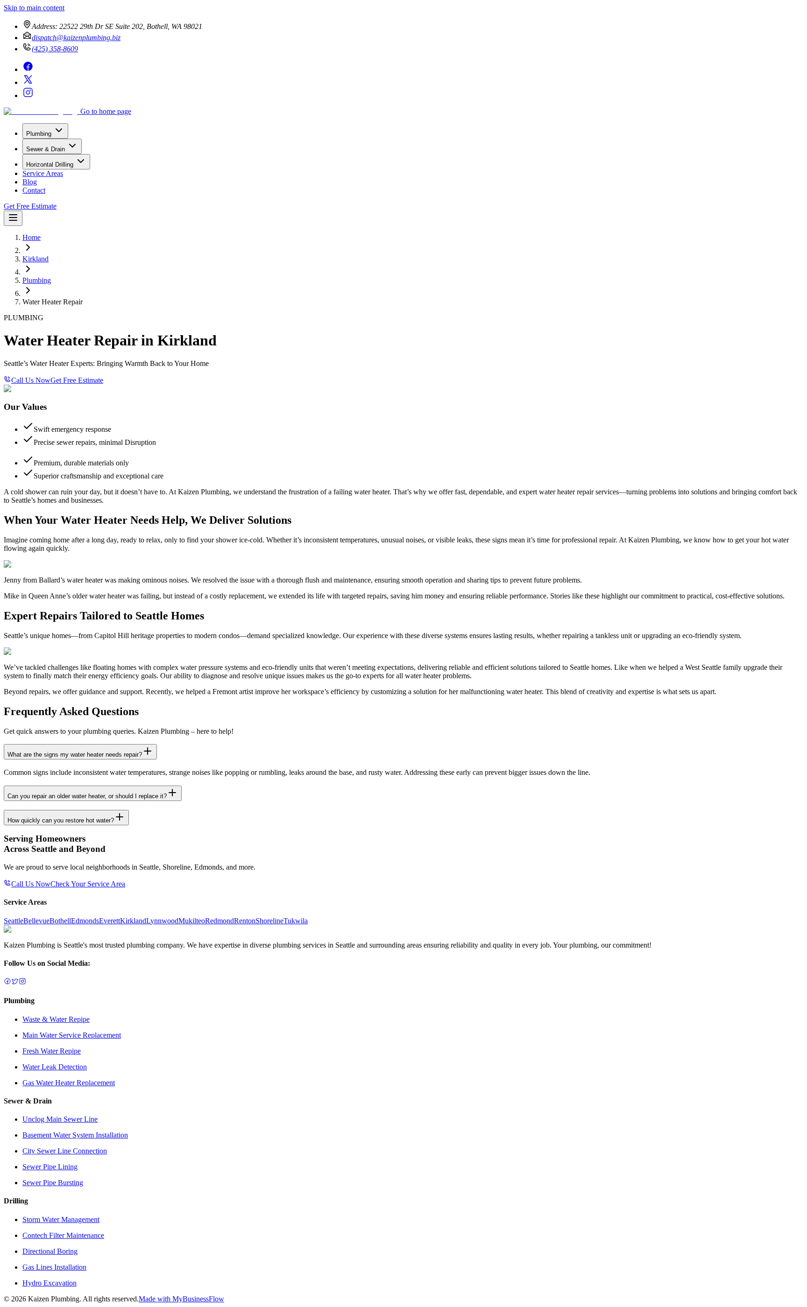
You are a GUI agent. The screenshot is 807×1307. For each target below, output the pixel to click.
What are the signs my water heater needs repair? (74, 754)
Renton (244, 921)
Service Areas (42, 173)
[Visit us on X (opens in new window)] (28, 82)
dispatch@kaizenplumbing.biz (76, 38)
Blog (29, 182)
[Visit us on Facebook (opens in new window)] (28, 69)
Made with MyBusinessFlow (181, 1299)
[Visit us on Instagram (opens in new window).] (22, 982)
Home (31, 237)
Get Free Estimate (30, 206)
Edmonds (85, 921)
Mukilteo (191, 921)
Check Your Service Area (87, 884)
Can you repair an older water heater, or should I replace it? (87, 796)
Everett (109, 921)
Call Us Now (30, 380)
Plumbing (38, 133)
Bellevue (36, 921)
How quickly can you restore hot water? (60, 820)
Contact (33, 190)
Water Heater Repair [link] (52, 302)
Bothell (60, 921)
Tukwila (295, 921)
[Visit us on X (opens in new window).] (15, 982)
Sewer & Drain (45, 149)
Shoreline (269, 921)
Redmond (219, 921)
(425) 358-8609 (55, 49)
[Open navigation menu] (13, 218)
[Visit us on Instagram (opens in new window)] (28, 95)
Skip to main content (34, 8)
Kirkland (35, 259)
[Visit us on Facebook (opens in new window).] (7, 982)
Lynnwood (162, 921)
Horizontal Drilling (49, 164)
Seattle (13, 921)
